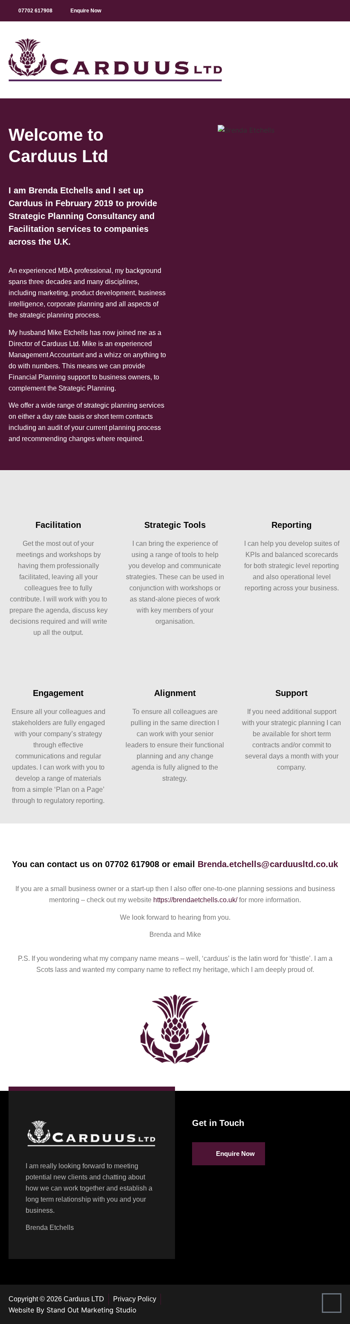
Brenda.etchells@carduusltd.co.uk (268, 864)
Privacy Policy (134, 1299)
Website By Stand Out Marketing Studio (73, 1310)
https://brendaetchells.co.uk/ (195, 899)
